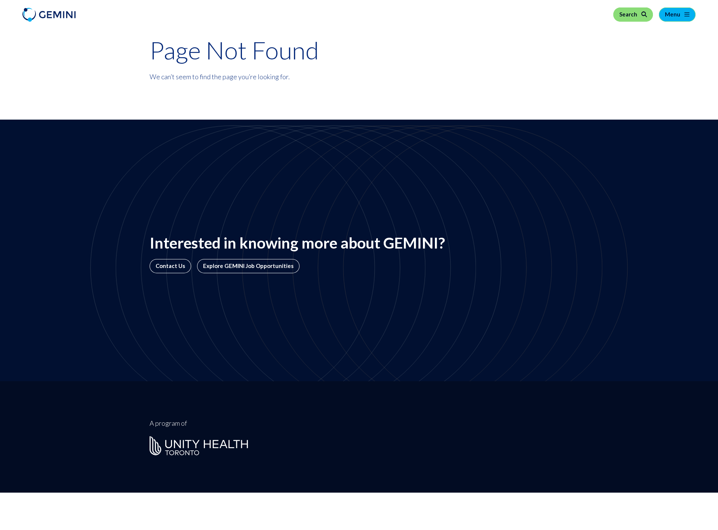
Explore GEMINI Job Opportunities (248, 266)
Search (628, 14)
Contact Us (170, 266)
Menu (673, 14)
